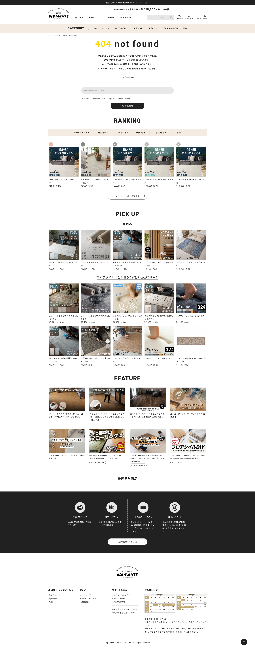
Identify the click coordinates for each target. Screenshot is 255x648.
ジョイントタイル (170, 28)
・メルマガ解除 (118, 601)
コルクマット (137, 28)
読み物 (111, 17)
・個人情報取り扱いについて (124, 612)
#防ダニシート (124, 98)
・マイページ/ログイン (121, 595)
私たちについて (95, 17)
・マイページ (85, 595)
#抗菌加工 (111, 98)
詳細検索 (129, 105)
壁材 (185, 28)
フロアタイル (120, 28)
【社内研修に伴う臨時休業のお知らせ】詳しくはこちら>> (127, 2)
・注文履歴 (84, 601)
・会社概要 (52, 598)
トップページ (52, 35)
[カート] (205, 17)
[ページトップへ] (244, 642)
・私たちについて (55, 595)
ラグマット (153, 28)
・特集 (50, 601)
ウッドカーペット (101, 28)
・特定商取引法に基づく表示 (124, 609)
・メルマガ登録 (118, 598)
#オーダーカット (98, 98)
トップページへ (127, 77)
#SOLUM (85, 98)
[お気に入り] (189, 17)
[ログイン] (198, 17)
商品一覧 (79, 17)
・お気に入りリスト (88, 598)
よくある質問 (125, 17)
